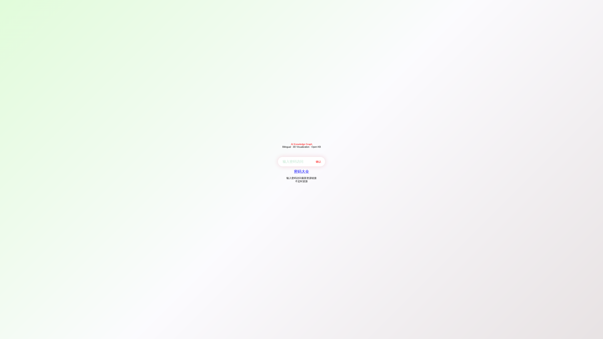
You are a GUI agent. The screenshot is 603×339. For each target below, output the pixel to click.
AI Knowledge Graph (301, 144)
